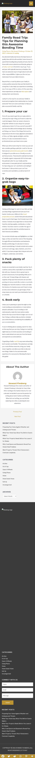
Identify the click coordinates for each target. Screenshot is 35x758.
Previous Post (17, 411)
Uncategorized (7, 485)
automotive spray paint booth (19, 151)
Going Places (6, 51)
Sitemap (24, 750)
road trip (16, 341)
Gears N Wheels (8, 469)
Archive (5, 463)
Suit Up (5, 482)
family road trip (7, 67)
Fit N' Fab (5, 466)
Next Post (17, 416)
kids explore (25, 91)
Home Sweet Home (8, 478)
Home (4, 475)
